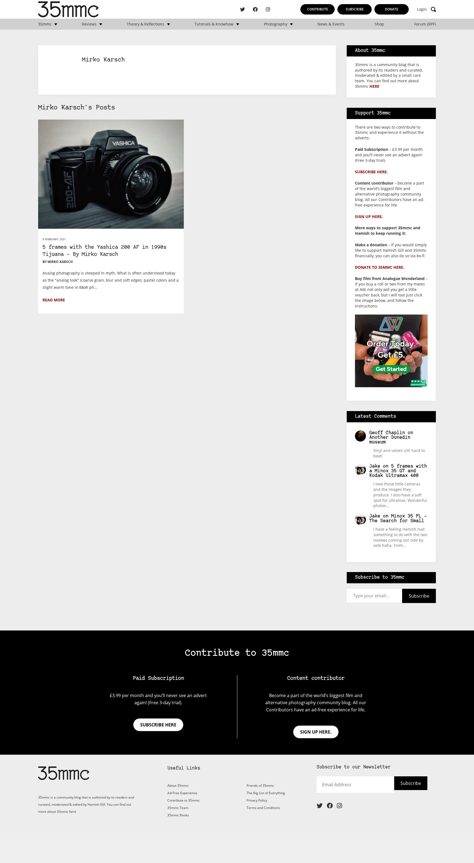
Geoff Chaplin (387, 433)
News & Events (331, 24)
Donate (391, 9)
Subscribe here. (371, 171)
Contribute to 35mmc (183, 800)
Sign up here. (369, 216)
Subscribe (355, 9)
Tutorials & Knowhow (213, 24)
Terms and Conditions (263, 807)
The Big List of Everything (266, 793)
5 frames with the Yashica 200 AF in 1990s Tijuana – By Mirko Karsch (104, 251)
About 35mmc (178, 785)
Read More (54, 299)
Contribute (317, 9)
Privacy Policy (257, 800)
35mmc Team (177, 807)
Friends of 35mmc (260, 785)
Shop (379, 24)
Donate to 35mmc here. (379, 267)
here (374, 86)
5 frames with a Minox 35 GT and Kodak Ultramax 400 (398, 471)
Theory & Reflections (145, 24)
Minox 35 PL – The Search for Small (398, 518)
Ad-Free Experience (182, 793)
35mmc (45, 24)
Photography (275, 24)
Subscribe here (158, 725)
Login (422, 9)
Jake (374, 466)
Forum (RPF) (425, 24)
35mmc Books (178, 815)
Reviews (89, 24)
